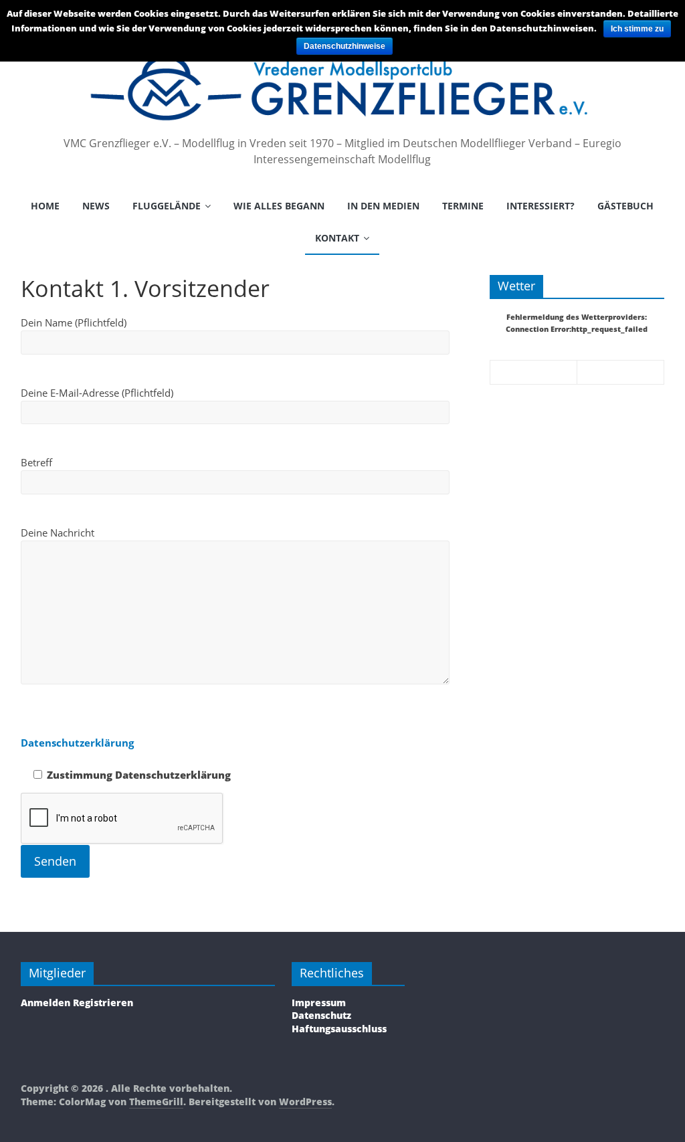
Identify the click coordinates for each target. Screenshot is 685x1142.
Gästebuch (625, 205)
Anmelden (45, 1002)
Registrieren (103, 1002)
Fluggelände (166, 205)
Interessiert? (540, 205)
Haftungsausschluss (339, 1028)
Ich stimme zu (637, 28)
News (96, 205)
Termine (463, 205)
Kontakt (337, 237)
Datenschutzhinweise (344, 46)
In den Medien (383, 205)
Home (45, 205)
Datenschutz (321, 1015)
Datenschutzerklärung (77, 742)
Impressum (319, 1002)
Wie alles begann (278, 205)
